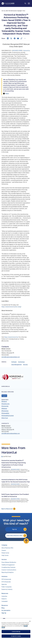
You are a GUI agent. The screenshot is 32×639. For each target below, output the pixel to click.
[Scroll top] (26, 541)
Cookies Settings (16, 631)
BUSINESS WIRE (17, 50)
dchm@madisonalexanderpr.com (11, 357)
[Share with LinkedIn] (8, 38)
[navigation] (28, 3)
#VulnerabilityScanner (8, 415)
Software (14, 362)
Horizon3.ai (26, 50)
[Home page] (8, 3)
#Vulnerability (5, 413)
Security (25, 364)
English (4, 395)
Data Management (16, 364)
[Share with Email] (18, 38)
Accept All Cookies (16, 636)
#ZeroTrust (5, 418)
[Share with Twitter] (11, 38)
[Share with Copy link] (21, 38)
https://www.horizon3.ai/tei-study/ (11, 307)
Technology (21, 362)
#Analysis (4, 401)
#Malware (4, 408)
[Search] (25, 3)
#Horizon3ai (5, 406)
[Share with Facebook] (14, 38)
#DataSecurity (5, 404)
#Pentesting (5, 411)
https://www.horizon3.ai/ (11, 337)
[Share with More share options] (25, 38)
